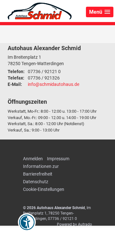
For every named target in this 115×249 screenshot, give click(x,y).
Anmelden (33, 158)
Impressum (58, 158)
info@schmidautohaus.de (53, 84)
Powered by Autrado (74, 224)
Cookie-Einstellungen (43, 189)
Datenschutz (35, 181)
